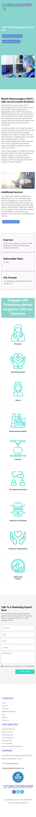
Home (4, 703)
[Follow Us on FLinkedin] (22, 792)
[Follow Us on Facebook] (14, 792)
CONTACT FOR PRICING (11, 221)
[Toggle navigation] (4, 9)
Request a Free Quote (11, 41)
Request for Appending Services (12, 746)
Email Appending (7, 735)
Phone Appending (8, 737)
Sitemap (4, 717)
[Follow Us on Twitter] (18, 792)
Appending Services (8, 729)
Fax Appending (7, 740)
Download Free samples (12, 36)
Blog (3, 714)
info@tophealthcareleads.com (13, 768)
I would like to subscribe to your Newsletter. (18, 666)
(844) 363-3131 (12, 763)
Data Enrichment (7, 732)
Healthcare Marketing (9, 711)
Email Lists (5, 708)
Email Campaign (7, 743)
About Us (5, 706)
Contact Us (5, 720)
